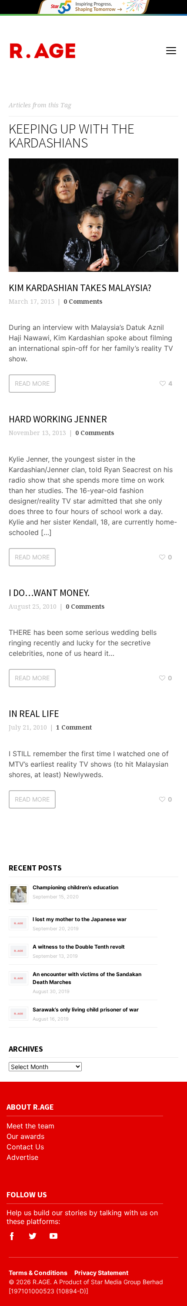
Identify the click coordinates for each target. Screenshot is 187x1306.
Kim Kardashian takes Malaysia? (80, 287)
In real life (34, 713)
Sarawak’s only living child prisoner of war (86, 1009)
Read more (32, 383)
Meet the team (30, 1125)
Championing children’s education (75, 887)
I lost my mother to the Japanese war (80, 919)
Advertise (22, 1157)
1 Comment (74, 727)
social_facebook (12, 1236)
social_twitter (32, 1236)
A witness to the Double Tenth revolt (79, 946)
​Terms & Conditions (38, 1272)
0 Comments (83, 301)
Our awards (25, 1136)
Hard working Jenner (58, 419)
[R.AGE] (43, 50)
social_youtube (53, 1236)
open (171, 51)
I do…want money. (49, 592)
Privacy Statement (101, 1272)
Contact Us (25, 1146)
